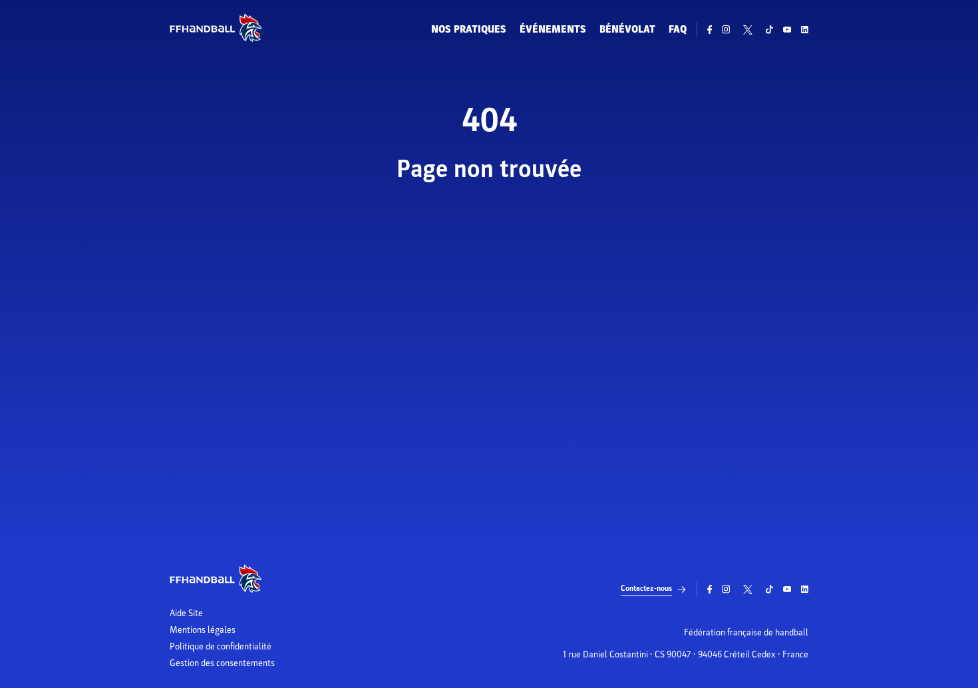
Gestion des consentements (222, 663)
